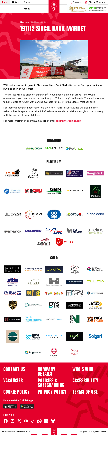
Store (27, 2)
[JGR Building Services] (95, 305)
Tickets (16, 2)
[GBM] (54, 191)
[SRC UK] (54, 231)
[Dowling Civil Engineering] (12, 191)
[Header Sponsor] (98, 9)
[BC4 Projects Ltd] (54, 173)
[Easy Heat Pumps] (33, 191)
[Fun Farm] (54, 293)
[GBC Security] (12, 305)
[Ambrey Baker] (33, 269)
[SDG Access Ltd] (74, 336)
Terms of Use (85, 392)
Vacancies (13, 380)
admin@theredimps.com (68, 120)
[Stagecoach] (33, 352)
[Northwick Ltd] (12, 231)
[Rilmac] (33, 231)
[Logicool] (74, 214)
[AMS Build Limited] (74, 269)
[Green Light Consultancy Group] (33, 305)
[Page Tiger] (95, 319)
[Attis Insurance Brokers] (12, 282)
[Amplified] (54, 269)
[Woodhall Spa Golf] (54, 353)
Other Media (100, 432)
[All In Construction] (12, 173)
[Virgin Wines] (64, 242)
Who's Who (82, 369)
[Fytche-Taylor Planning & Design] (74, 293)
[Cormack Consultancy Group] (74, 173)
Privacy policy (52, 392)
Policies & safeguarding (51, 382)
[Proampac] (74, 148)
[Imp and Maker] (74, 305)
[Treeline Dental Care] (95, 230)
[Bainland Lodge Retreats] (33, 282)
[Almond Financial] (33, 173)
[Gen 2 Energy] (54, 148)
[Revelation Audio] (54, 336)
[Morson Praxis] (54, 319)
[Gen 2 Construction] (74, 191)
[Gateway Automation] (95, 293)
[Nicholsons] (95, 214)
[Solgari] (95, 336)
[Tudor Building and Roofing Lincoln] (43, 241)
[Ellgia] (95, 281)
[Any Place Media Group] (95, 269)
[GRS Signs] (54, 305)
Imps (4, 2)
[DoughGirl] (95, 173)
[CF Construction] (74, 282)
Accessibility (85, 380)
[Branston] (33, 148)
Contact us (14, 369)
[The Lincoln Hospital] (33, 319)
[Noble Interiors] (74, 319)
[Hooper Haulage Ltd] (12, 214)
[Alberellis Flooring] (12, 269)
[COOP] (54, 214)
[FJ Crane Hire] (33, 293)
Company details (46, 371)
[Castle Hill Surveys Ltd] (54, 282)
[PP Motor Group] (12, 336)
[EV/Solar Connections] (12, 293)
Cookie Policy (16, 392)
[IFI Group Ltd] (33, 214)
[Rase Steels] (33, 336)
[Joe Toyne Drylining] (12, 319)
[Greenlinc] (95, 191)
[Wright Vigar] (74, 353)
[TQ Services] (74, 231)
